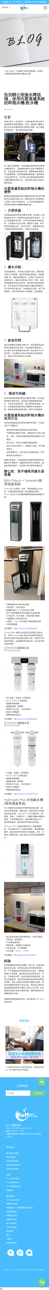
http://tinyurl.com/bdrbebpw (25, 719)
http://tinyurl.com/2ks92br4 (25, 955)
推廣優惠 (9, 1231)
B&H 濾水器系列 (12, 1200)
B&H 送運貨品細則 (13, 1186)
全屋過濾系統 (11, 1211)
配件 (8, 1235)
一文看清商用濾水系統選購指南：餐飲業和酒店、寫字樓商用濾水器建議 (24, 1068)
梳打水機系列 (11, 1223)
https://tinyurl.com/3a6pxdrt (25, 628)
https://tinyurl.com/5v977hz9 (26, 794)
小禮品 (9, 1239)
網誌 (12, 71)
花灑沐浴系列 (11, 1219)
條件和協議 (10, 1157)
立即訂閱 (38, 1093)
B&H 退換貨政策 (12, 1182)
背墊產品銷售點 (12, 1169)
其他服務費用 (11, 1243)
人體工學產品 (11, 1227)
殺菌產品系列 (11, 1215)
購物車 (6, 7)
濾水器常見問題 (12, 1153)
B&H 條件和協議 (12, 1178)
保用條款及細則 (12, 1161)
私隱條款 (9, 1190)
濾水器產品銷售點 (13, 1165)
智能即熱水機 (11, 1204)
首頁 (7, 71)
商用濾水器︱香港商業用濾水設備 (19, 1207)
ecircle (42, 1269)
